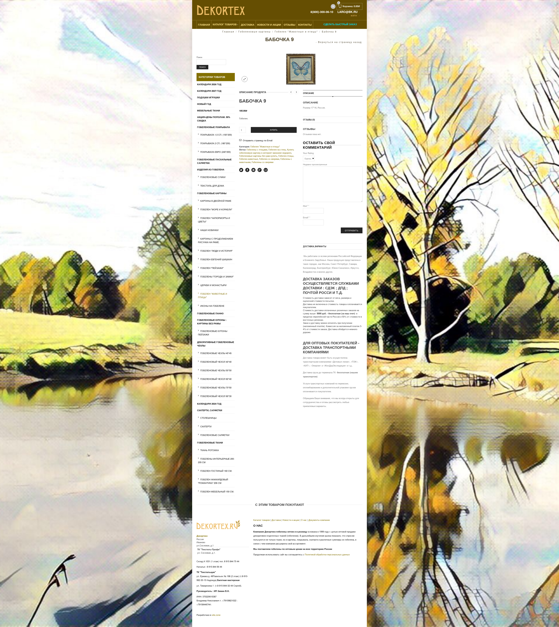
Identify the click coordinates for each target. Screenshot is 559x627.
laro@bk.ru (347, 12)
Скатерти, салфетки (209, 410)
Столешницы (208, 417)
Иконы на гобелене (212, 305)
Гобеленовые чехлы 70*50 (215, 387)
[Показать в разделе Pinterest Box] (253, 170)
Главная (204, 24)
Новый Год (204, 104)
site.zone (216, 614)
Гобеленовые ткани (210, 442)
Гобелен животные (248, 158)
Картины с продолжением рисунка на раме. (215, 240)
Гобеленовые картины (254, 31)
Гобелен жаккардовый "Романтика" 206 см (213, 481)
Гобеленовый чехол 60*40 (215, 378)
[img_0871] (300, 68)
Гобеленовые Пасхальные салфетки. (214, 161)
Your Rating (308, 153)
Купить (273, 129)
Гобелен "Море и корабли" (216, 209)
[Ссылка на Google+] (260, 170)
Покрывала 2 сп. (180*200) (215, 143)
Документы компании (319, 519)
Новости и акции (291, 519)
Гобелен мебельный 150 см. (217, 491)
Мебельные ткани (208, 110)
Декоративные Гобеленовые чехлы (215, 344)
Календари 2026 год (209, 84)
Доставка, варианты (314, 246)
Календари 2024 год (209, 403)
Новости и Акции (269, 24)
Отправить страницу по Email (257, 140)
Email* (306, 217)
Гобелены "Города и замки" (217, 276)
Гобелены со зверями (262, 162)
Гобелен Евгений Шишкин (216, 259)
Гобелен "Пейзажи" (212, 267)
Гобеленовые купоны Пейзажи (212, 332)
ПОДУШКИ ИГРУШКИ (208, 97)
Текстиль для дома (212, 185)
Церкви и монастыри (213, 285)
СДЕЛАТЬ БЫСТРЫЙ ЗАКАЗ (340, 24)
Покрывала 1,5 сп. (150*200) (216, 134)
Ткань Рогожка (209, 450)
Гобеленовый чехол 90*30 (215, 396)
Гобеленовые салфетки (214, 434)
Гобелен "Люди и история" (216, 250)
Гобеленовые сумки (212, 177)
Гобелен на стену (277, 149)
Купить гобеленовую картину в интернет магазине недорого (266, 151)
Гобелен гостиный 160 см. (216, 470)
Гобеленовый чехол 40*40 (215, 361)
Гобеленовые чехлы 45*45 (215, 353)
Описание (308, 93)
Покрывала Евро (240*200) (215, 151)
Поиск (199, 57)
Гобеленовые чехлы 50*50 (215, 370)
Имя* (306, 205)
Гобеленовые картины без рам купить (258, 155)
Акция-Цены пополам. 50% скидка (213, 118)
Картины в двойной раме (215, 200)
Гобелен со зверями (269, 158)
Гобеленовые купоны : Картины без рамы (212, 321)
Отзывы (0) (309, 120)
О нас (304, 519)
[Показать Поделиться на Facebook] (247, 170)
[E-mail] (266, 170)
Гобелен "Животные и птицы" (296, 31)
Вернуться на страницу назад (340, 42)
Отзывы (289, 24)
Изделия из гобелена (210, 169)
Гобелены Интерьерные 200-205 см (216, 460)
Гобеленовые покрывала (213, 127)
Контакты (305, 24)
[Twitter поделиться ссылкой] (241, 170)
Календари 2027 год (209, 90)
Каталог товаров (225, 24)
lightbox (244, 79)
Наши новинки (209, 230)
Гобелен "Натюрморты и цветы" (214, 219)
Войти (354, 15)
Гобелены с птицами (257, 149)
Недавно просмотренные (315, 164)
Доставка (247, 24)
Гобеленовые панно (210, 313)
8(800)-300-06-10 (322, 12)
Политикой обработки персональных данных (327, 554)
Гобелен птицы (285, 155)
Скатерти (206, 426)
